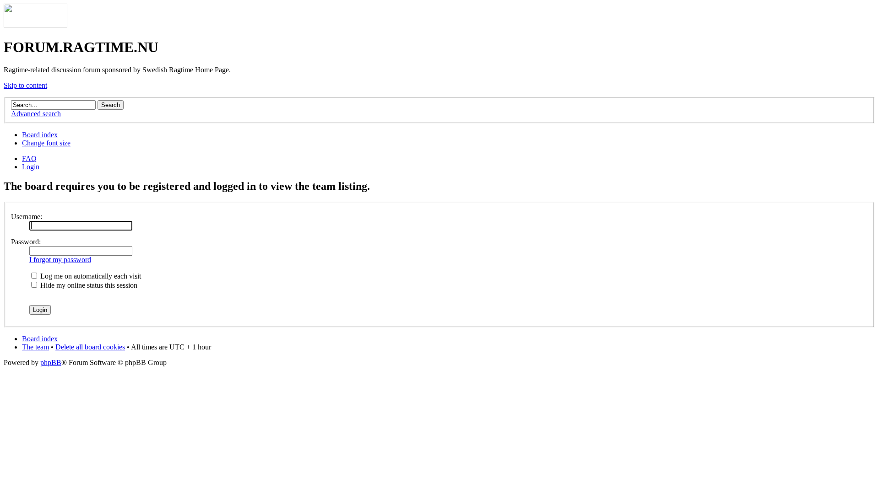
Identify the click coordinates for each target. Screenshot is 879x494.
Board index (40, 135)
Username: (26, 216)
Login (30, 167)
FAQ (29, 158)
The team (35, 347)
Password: (26, 242)
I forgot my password (60, 259)
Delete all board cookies (90, 347)
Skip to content (25, 85)
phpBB (50, 362)
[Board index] (35, 25)
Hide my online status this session (87, 285)
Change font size (46, 143)
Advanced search (36, 114)
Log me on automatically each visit (89, 276)
